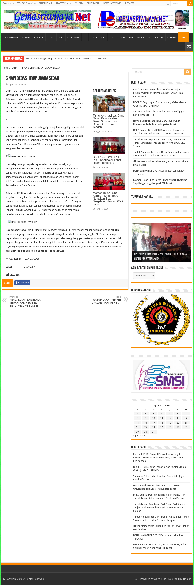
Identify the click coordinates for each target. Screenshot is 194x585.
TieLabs (187, 578)
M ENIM (171, 37)
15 (137, 422)
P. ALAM (159, 37)
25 (161, 427)
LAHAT (183, 37)
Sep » (142, 435)
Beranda (7, 3)
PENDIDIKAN (93, 3)
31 (153, 431)
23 (145, 427)
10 (153, 418)
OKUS (122, 37)
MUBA (51, 37)
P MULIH (38, 37)
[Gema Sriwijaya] (47, 18)
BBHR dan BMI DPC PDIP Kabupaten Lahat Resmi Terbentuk (107, 159)
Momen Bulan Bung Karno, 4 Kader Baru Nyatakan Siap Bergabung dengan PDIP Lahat (108, 198)
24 (153, 427)
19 (169, 422)
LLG (131, 37)
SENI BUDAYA (45, 3)
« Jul (135, 435)
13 (178, 418)
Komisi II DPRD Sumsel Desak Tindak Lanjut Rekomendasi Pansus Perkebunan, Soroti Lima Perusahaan (158, 93)
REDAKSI (129, 3)
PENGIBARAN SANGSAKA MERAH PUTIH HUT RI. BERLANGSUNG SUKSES (25, 301)
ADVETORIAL (62, 3)
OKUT (94, 37)
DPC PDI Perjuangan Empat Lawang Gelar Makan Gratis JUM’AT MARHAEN (66, 58)
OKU (112, 37)
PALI (61, 37)
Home (5, 67)
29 (137, 431)
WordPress (160, 578)
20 (178, 422)
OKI (103, 37)
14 (186, 418)
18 (161, 422)
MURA (140, 37)
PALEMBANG (11, 37)
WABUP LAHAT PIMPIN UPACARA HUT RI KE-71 (106, 300)
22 (137, 427)
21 (186, 422)
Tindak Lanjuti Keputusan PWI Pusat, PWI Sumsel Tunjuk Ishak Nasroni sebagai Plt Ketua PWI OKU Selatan (159, 143)
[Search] (190, 3)
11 (161, 418)
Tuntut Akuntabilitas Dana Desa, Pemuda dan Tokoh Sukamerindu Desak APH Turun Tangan (108, 121)
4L (149, 37)
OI (85, 37)
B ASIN (26, 37)
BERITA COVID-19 (112, 3)
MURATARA (73, 37)
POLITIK (79, 3)
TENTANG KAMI (25, 3)
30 (145, 431)
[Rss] (167, 3)
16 (145, 422)
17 (153, 422)
